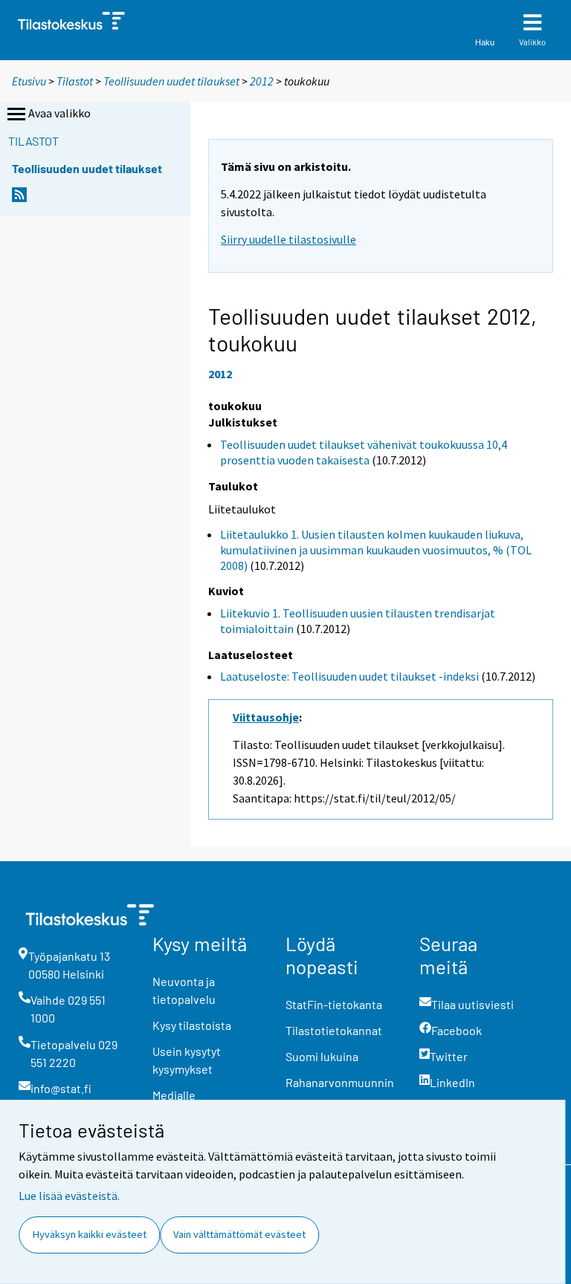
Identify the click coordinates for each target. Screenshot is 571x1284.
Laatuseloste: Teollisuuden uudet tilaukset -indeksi (349, 676)
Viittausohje (266, 717)
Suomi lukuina (322, 1056)
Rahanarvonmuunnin (340, 1082)
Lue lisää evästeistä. (69, 1195)
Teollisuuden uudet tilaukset (171, 81)
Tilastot (75, 81)
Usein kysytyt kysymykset (186, 1060)
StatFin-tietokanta (334, 1004)
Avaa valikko (59, 113)
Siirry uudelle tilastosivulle (288, 239)
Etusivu (29, 81)
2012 (262, 81)
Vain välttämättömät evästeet (239, 1234)
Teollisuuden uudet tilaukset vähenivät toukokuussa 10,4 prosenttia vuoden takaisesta (363, 452)
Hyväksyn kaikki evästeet (89, 1234)
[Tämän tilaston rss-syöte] (19, 199)
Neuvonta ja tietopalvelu (184, 990)
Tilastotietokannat (334, 1030)
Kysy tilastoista (191, 1025)
